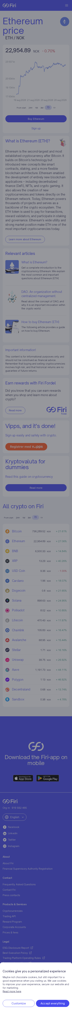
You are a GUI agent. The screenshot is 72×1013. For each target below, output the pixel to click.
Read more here (12, 991)
